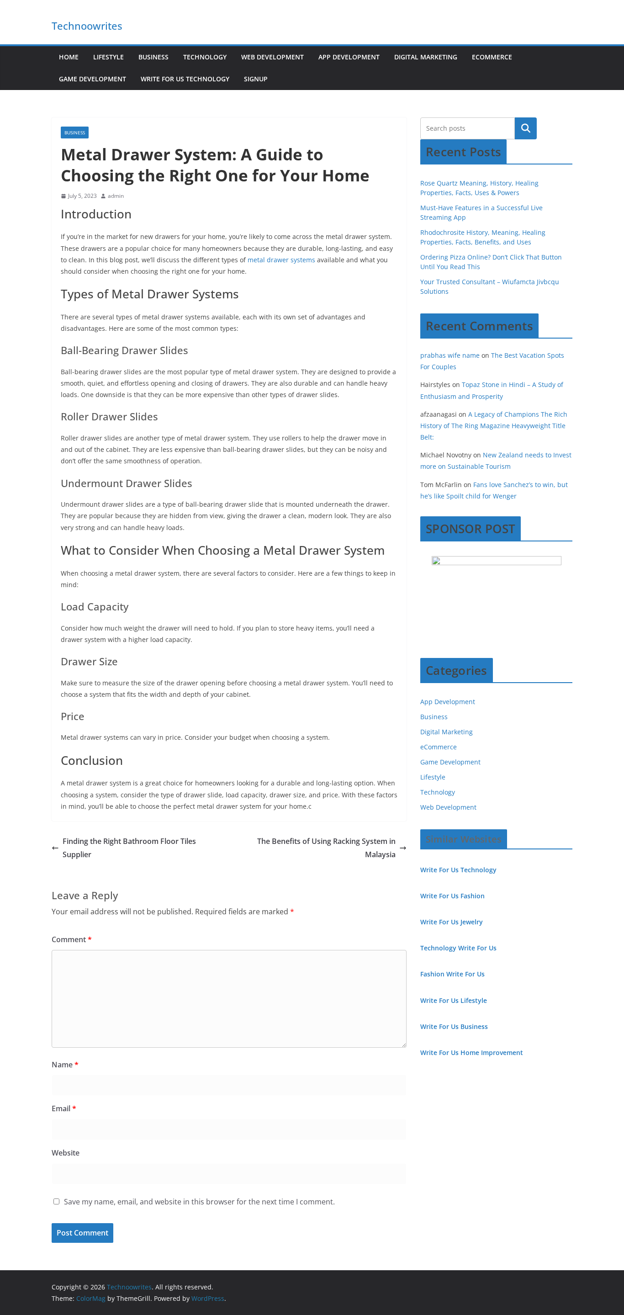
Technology (205, 57)
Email (64, 1108)
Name (65, 1065)
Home (69, 57)
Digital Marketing (425, 57)
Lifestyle (108, 57)
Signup (256, 78)
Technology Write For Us (458, 948)
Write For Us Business (454, 1026)
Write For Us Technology (185, 78)
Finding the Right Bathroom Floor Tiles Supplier (129, 847)
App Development (349, 57)
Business (153, 57)
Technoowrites (87, 25)
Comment (72, 939)
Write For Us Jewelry (451, 921)
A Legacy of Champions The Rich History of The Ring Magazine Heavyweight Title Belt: (493, 425)
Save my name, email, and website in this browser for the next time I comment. (199, 1202)
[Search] (526, 128)
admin (116, 196)
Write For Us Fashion (452, 895)
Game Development (92, 78)
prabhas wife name (450, 355)
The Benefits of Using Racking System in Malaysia (326, 847)
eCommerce (492, 57)
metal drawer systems (280, 259)
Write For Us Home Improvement (471, 1052)
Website (65, 1153)
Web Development (272, 57)
